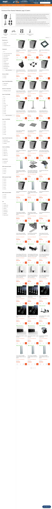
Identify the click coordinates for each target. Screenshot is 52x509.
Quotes (45, 0)
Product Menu (4, 5)
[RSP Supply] (7, 2)
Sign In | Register (32, 0)
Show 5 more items (9, 115)
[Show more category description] (48, 25)
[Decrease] (17, 57)
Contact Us (23, 5)
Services (9, 5)
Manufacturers (14, 5)
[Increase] (23, 57)
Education (18, 5)
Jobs (42, 0)
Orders (36, 0)
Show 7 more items (9, 70)
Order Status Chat (46, 506)
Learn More (36, 3)
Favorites (39, 0)
